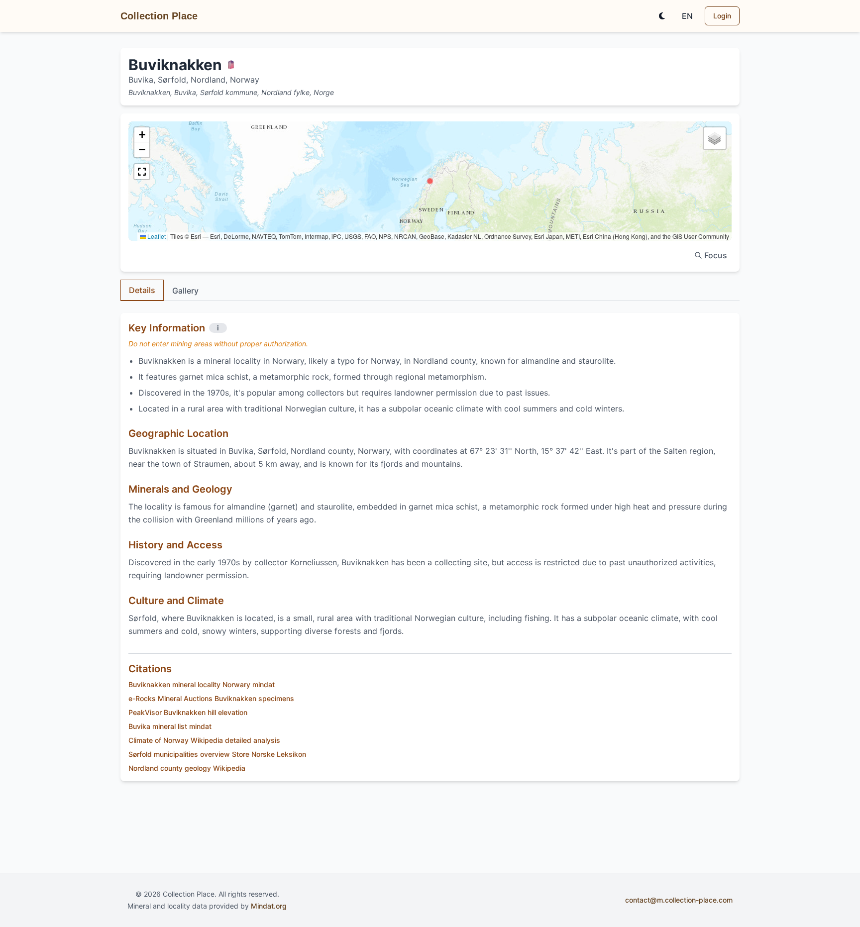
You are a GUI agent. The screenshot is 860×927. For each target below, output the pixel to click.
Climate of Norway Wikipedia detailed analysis (204, 740)
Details (142, 290)
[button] (430, 181)
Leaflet (156, 236)
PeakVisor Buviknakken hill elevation (187, 712)
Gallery (185, 291)
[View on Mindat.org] (231, 65)
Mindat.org (269, 906)
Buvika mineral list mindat (170, 726)
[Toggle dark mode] (662, 16)
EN (687, 16)
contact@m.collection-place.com (679, 900)
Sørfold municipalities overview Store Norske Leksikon (217, 754)
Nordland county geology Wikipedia (186, 768)
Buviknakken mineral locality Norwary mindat (201, 684)
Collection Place (159, 15)
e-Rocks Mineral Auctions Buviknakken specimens (211, 698)
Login (722, 15)
